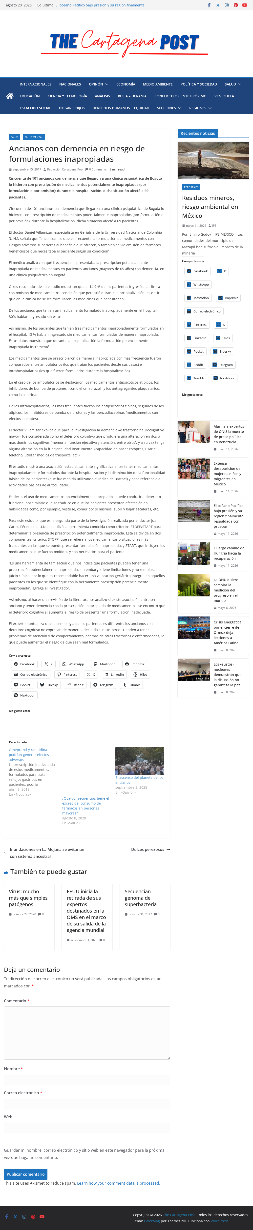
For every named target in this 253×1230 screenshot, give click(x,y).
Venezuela (224, 96)
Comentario (16, 1001)
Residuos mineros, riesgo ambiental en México (210, 207)
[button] (105, 84)
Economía (125, 84)
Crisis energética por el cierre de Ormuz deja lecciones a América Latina (227, 632)
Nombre (13, 1068)
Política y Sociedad (199, 84)
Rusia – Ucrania (132, 96)
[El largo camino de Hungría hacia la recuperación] (194, 556)
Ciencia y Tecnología (67, 96)
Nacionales (70, 84)
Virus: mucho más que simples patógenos (28, 898)
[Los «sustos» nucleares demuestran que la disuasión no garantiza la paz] (194, 678)
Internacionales (35, 84)
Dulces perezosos (147, 849)
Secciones (166, 108)
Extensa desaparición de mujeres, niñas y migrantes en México (227, 473)
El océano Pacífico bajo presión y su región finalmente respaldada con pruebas (228, 516)
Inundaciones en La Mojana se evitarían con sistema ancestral (47, 853)
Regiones (197, 108)
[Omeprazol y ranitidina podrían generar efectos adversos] (35, 772)
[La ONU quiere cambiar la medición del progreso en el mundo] (194, 594)
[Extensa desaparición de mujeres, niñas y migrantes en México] (194, 477)
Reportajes (191, 187)
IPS (214, 226)
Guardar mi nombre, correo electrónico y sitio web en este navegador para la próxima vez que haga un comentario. (84, 1153)
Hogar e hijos (72, 108)
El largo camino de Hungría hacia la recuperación (229, 553)
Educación (30, 96)
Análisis (102, 96)
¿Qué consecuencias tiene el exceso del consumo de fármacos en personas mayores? (85, 805)
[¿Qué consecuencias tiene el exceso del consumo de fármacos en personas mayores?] (86, 771)
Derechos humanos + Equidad (121, 108)
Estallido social (35, 108)
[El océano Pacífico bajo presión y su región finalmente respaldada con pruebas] (194, 519)
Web (8, 1116)
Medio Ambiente (158, 84)
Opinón (96, 84)
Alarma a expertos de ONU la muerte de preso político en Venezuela (229, 434)
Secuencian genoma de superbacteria (141, 898)
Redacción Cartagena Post (65, 169)
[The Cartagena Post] (10, 96)
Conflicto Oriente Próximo (180, 96)
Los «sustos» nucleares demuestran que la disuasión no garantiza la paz (227, 674)
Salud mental (34, 137)
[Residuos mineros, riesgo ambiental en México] (213, 160)
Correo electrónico (23, 1092)
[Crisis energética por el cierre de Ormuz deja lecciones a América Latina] (194, 636)
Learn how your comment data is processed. (118, 1183)
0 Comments (98, 169)
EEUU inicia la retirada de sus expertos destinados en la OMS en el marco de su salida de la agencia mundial (86, 910)
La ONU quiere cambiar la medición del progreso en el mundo (226, 590)
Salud (230, 84)
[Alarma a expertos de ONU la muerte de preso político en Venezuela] (194, 438)
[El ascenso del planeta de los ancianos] (139, 761)
